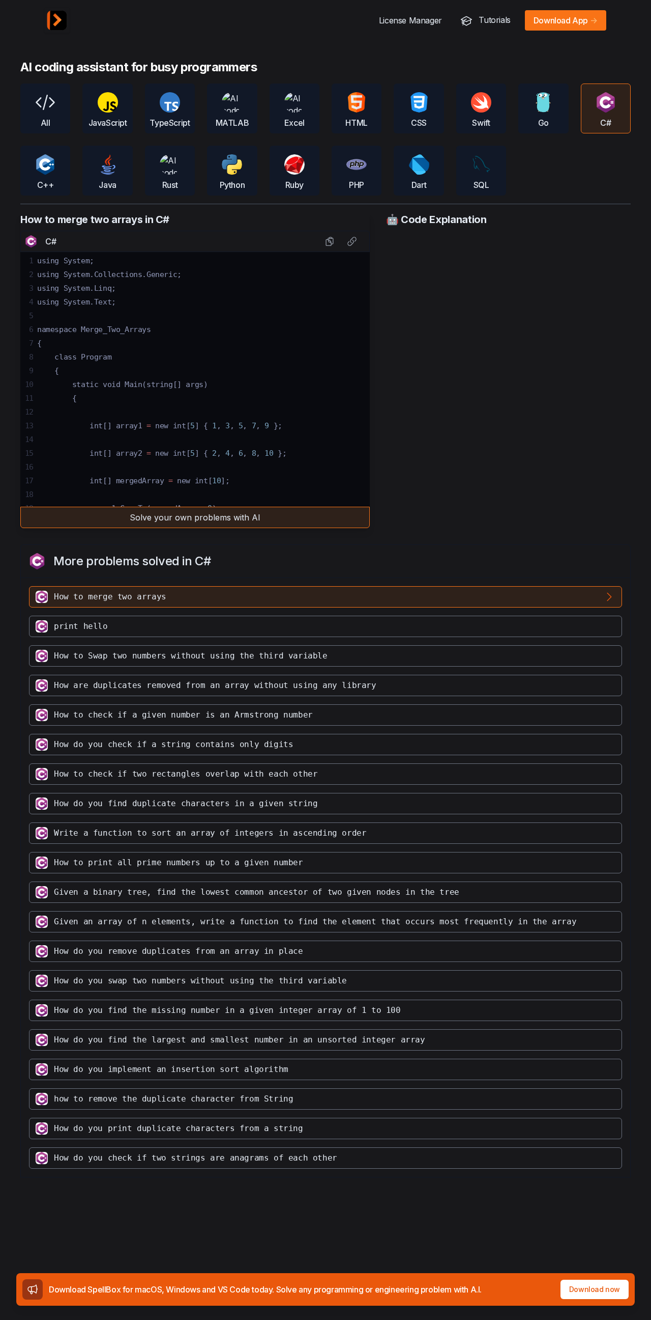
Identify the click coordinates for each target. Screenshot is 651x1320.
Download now (594, 1289)
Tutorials (494, 20)
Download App (566, 20)
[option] (325, 597)
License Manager (410, 20)
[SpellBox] (57, 20)
